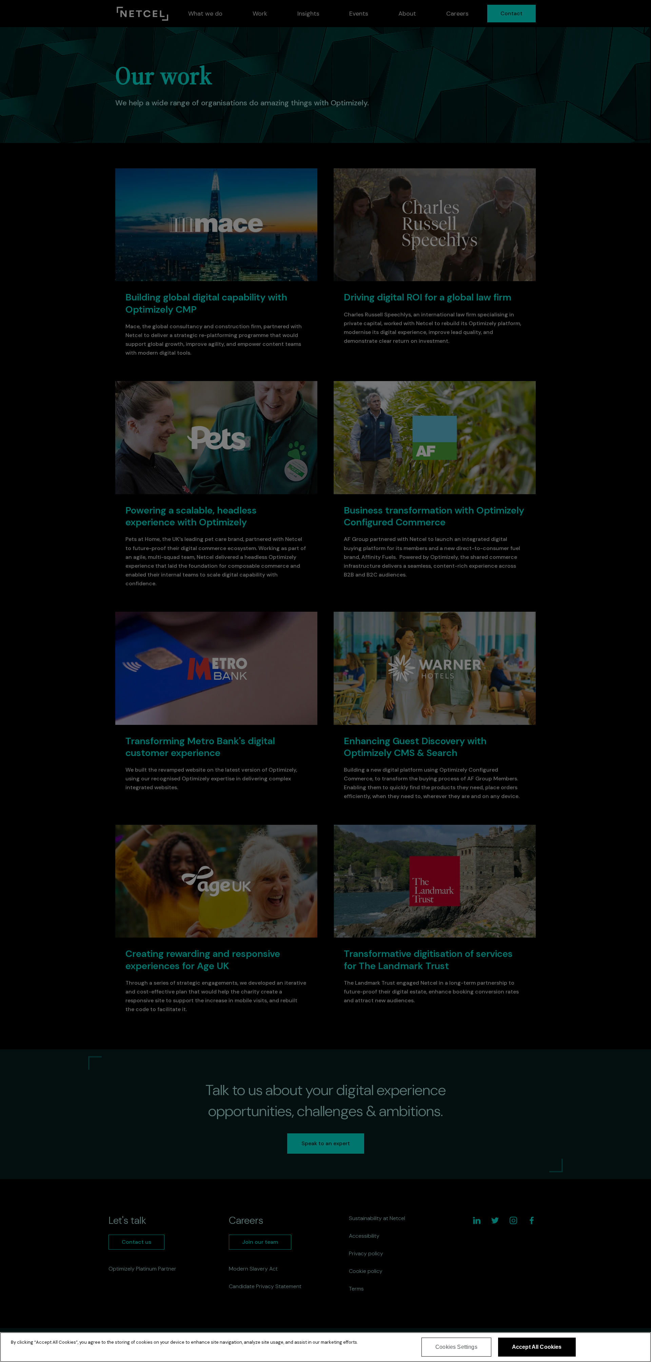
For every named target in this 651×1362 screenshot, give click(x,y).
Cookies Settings (456, 1347)
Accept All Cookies (537, 1347)
